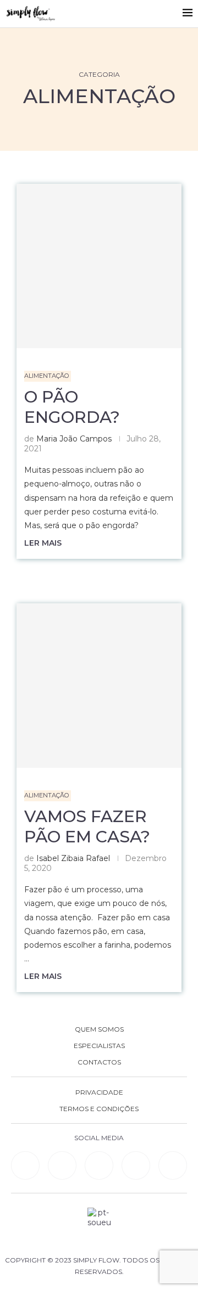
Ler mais (43, 543)
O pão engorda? (72, 407)
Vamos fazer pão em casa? (87, 826)
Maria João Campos (74, 439)
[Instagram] (99, 1165)
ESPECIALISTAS (99, 1046)
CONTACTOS (99, 1062)
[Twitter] (172, 1165)
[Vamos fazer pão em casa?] (99, 685)
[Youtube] (136, 1165)
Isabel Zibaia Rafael (73, 858)
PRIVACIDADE (99, 1092)
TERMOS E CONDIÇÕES (99, 1109)
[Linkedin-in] (25, 1165)
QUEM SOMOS (99, 1029)
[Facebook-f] (62, 1165)
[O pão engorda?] (99, 266)
